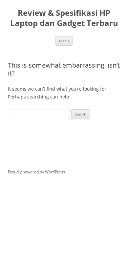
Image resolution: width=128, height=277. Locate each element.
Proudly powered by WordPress (36, 172)
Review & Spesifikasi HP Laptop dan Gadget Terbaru (64, 18)
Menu (64, 40)
